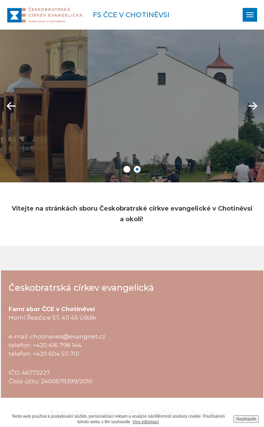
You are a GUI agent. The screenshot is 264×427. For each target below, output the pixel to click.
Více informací (145, 421)
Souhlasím (246, 419)
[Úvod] (44, 15)
